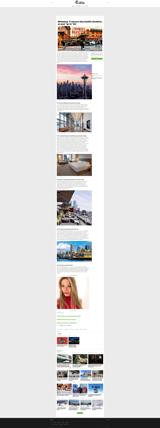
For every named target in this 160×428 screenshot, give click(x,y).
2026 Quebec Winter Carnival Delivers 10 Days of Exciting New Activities (64, 395)
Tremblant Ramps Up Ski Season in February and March (61, 408)
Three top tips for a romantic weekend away (69, 316)
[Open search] (107, 2)
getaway (61, 329)
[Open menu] (109, 2)
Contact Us (58, 422)
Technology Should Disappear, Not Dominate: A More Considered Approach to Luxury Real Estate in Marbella (85, 380)
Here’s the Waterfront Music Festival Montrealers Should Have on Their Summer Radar (95, 365)
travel (73, 329)
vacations (81, 329)
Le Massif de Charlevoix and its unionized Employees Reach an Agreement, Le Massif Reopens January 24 (74, 409)
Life (81, 368)
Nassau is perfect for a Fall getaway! (67, 322)
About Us (54, 422)
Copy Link (69, 325)
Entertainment (59, 335)
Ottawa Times (66, 424)
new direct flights (66, 329)
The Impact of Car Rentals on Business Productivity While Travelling (62, 379)
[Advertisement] (80, 11)
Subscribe (96, 58)
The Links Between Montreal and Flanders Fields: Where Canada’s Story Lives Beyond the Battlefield (97, 380)
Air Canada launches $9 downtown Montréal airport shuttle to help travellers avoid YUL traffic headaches (64, 365)
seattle (70, 329)
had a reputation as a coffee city (79, 230)
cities (58, 329)
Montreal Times (55, 424)
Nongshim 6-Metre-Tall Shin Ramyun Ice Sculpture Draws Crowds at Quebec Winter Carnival (80, 395)
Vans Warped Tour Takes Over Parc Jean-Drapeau (96, 76)
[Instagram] (106, 419)
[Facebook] (108, 419)
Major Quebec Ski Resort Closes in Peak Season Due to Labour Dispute (85, 408)
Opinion (93, 368)
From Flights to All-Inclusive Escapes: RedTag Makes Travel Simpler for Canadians (95, 395)
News (73, 352)
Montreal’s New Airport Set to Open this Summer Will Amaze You (74, 379)
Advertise (62, 422)
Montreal (70, 335)
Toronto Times (61, 424)
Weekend (85, 329)
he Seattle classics (70, 266)
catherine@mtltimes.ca (73, 310)
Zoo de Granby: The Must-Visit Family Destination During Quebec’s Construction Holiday (79, 365)
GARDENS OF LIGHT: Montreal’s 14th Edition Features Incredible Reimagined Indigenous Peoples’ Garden (96, 78)
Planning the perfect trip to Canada (66, 319)
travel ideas (77, 329)
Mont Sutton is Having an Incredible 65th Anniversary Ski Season (97, 408)
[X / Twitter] (109, 419)
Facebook (62, 325)
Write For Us (67, 422)
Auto (57, 368)
